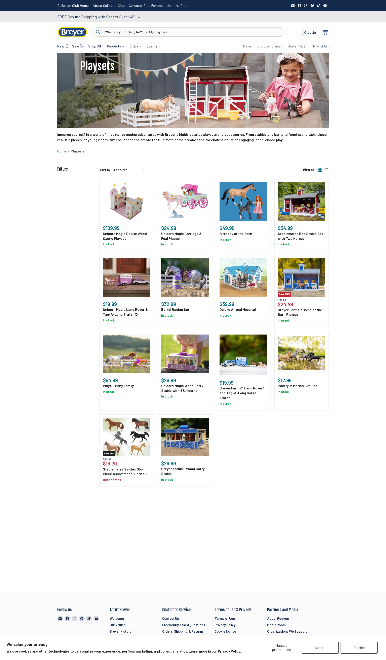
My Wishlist (320, 46)
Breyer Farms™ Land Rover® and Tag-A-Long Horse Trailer (242, 393)
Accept (320, 647)
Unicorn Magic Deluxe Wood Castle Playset (125, 236)
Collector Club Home (73, 5)
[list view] (326, 170)
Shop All (94, 46)
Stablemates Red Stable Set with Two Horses (300, 236)
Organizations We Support (287, 631)
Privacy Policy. (229, 651)
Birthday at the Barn (236, 233)
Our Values (118, 625)
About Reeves (278, 618)
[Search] (97, 32)
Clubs (134, 46)
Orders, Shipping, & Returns (183, 631)
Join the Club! (178, 5)
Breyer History (120, 631)
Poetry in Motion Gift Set (297, 385)
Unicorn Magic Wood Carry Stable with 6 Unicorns (182, 388)
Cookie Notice (225, 631)
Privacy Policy (225, 625)
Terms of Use (225, 618)
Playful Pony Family (118, 385)
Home (61, 151)
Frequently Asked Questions (183, 625)
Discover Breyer (269, 46)
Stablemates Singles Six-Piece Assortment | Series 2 (125, 471)
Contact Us (170, 618)
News (247, 46)
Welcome (117, 618)
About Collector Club (109, 5)
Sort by (105, 170)
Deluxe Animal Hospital (238, 309)
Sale (75, 46)
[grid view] (320, 170)
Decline (359, 647)
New (60, 46)
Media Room (276, 625)
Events (152, 46)
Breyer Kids (296, 46)
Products (114, 46)
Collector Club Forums (146, 5)
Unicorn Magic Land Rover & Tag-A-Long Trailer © (125, 311)
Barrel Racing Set (175, 309)
